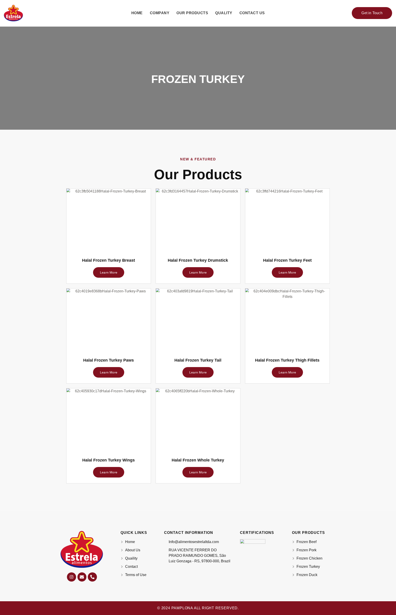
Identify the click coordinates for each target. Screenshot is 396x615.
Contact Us (252, 13)
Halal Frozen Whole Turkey (198, 460)
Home (137, 13)
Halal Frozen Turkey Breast (108, 260)
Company (160, 13)
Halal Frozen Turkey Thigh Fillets (287, 360)
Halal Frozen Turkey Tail (197, 360)
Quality (223, 13)
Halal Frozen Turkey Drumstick (198, 260)
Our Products (192, 13)
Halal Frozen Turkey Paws (108, 360)
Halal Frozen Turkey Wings (108, 460)
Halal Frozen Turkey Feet (287, 260)
